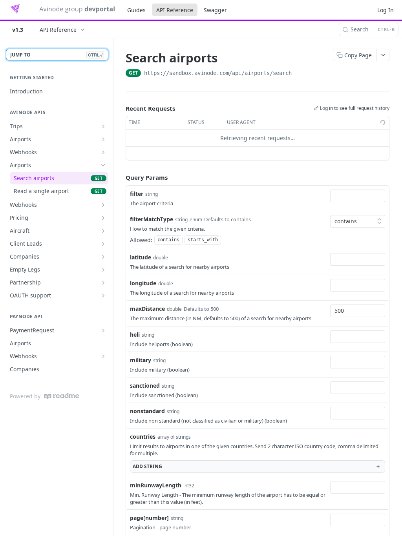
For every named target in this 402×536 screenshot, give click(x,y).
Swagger (215, 10)
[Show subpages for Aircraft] (103, 231)
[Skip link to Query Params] (120, 177)
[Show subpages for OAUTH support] (103, 295)
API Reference (174, 10)
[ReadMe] (61, 396)
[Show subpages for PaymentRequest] (103, 330)
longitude (143, 283)
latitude (140, 257)
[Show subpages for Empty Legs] (103, 269)
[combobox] (357, 196)
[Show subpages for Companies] (103, 256)
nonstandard (147, 411)
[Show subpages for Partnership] (103, 282)
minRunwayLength (155, 485)
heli (135, 334)
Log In (385, 10)
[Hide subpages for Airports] (103, 165)
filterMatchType (151, 219)
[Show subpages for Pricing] (103, 218)
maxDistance (147, 308)
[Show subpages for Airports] (103, 139)
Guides (136, 10)
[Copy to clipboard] (299, 73)
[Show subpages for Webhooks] (103, 152)
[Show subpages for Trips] (103, 126)
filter (136, 193)
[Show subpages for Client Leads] (103, 244)
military (140, 360)
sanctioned (145, 385)
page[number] (149, 517)
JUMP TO (56, 54)
